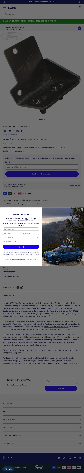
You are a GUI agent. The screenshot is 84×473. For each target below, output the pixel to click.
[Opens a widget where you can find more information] (8, 469)
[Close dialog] (82, 209)
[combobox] (20, 237)
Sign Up (21, 247)
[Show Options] (37, 237)
